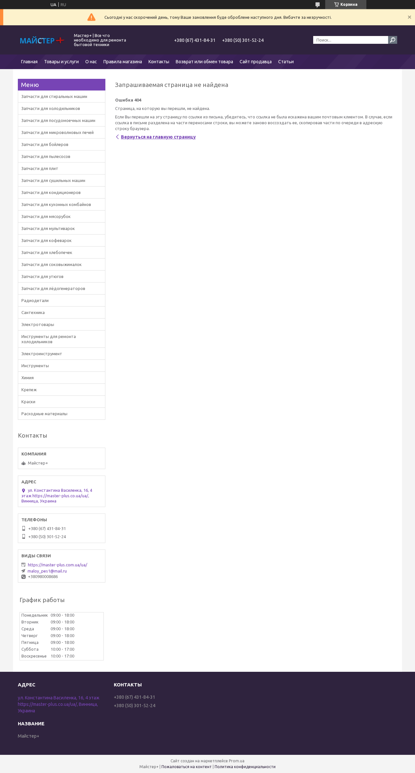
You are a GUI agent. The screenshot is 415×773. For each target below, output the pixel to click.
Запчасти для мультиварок (48, 228)
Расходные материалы (44, 413)
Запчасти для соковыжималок (51, 264)
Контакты (158, 61)
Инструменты (35, 365)
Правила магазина (122, 61)
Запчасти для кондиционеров (51, 192)
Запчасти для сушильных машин (53, 180)
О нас (91, 61)
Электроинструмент (41, 353)
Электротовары (37, 324)
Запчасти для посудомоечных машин (58, 120)
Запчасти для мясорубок (46, 216)
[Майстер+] (42, 40)
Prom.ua (236, 761)
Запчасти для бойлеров (44, 144)
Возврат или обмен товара (204, 61)
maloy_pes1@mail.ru (47, 571)
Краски (28, 401)
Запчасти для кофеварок (46, 240)
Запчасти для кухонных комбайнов (56, 204)
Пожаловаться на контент (186, 767)
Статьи (286, 61)
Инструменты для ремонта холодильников (48, 339)
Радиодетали (35, 300)
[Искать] (392, 40)
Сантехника (33, 312)
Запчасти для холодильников (50, 108)
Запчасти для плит (39, 168)
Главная (29, 61)
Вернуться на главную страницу (158, 136)
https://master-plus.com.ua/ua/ (57, 564)
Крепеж (29, 389)
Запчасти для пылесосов (45, 156)
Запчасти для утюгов (42, 276)
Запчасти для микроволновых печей (57, 132)
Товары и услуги (61, 61)
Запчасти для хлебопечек (46, 252)
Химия (27, 377)
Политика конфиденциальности (245, 767)
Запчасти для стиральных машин (54, 96)
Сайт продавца (256, 61)
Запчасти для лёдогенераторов (53, 288)
